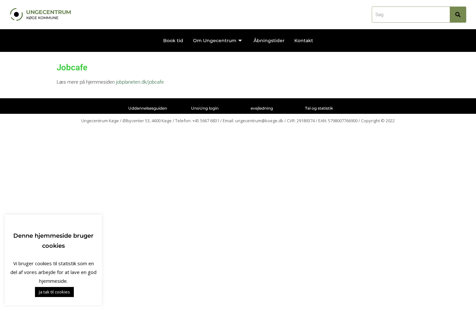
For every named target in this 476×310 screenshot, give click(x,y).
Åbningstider (269, 40)
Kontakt (303, 40)
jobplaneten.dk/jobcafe (140, 82)
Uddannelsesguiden (147, 108)
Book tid (173, 40)
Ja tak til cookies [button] (54, 292)
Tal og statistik (319, 108)
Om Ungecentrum (214, 40)
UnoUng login (205, 108)
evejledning (262, 108)
